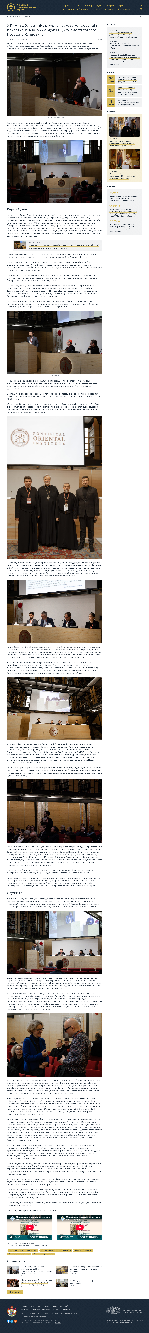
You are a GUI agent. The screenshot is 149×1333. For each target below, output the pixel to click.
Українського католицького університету (29, 1246)
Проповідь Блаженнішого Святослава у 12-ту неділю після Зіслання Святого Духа (123, 176)
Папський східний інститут (44, 1254)
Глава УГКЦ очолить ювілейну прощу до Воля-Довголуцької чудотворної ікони (127, 90)
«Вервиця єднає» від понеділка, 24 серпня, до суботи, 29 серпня (127, 79)
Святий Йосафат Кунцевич (19, 1254)
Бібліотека (36, 1309)
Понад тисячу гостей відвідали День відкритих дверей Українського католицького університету (36, 1282)
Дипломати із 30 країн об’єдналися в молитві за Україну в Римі (124, 46)
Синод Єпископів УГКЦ (131, 1308)
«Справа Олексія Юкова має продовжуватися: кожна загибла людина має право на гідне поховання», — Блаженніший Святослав (124, 59)
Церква (24, 1307)
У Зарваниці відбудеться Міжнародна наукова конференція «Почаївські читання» (86, 1269)
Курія (47, 1307)
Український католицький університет (56, 1250)
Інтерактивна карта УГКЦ (132, 1312)
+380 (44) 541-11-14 (112, 1322)
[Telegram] (11, 1321)
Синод (39, 1307)
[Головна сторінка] (8, 17)
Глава (32, 1307)
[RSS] (15, 1321)
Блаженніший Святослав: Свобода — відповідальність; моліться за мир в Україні (122, 143)
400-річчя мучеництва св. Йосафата (23, 1250)
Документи (46, 1309)
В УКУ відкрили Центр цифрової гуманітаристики (84, 1282)
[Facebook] (8, 1321)
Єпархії (55, 1307)
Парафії (63, 1307)
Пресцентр (25, 1309)
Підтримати (66, 1309)
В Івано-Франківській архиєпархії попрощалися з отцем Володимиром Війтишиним (124, 198)
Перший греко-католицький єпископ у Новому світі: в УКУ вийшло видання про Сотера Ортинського (122, 227)
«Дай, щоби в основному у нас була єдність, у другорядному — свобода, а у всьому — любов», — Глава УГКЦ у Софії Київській (123, 212)
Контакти (56, 1309)
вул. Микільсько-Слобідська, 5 (117, 1320)
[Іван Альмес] (54, 312)
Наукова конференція (83, 1250)
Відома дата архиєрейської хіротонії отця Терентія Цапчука (128, 102)
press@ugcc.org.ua (125, 1322)
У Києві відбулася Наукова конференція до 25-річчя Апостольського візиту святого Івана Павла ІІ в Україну (36, 1270)
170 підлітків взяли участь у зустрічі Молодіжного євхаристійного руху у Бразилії (123, 34)
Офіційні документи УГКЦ (132, 1310)
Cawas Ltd (34, 1316)
